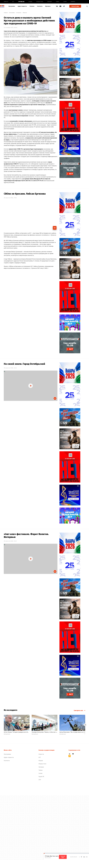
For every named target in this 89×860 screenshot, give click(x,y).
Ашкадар (49, 1)
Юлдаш (30, 1)
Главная (6, 12)
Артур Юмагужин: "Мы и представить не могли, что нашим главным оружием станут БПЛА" (72, 732)
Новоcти (6, 1)
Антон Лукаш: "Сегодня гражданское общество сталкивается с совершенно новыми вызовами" (17, 732)
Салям (65, 1)
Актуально (18, 12)
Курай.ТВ (73, 1)
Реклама (32, 6)
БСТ (13, 1)
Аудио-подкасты (22, 6)
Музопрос (48, 6)
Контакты (39, 6)
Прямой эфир (75, 6)
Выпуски (25, 12)
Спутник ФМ (21, 1)
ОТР (40, 780)
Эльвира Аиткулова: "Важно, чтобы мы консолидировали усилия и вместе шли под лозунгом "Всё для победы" (44, 732)
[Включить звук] (55, 228)
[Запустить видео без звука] (55, 398)
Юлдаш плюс (39, 1)
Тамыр (57, 1)
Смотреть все (78, 710)
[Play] (81, 857)
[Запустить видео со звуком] (30, 385)
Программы (11, 6)
